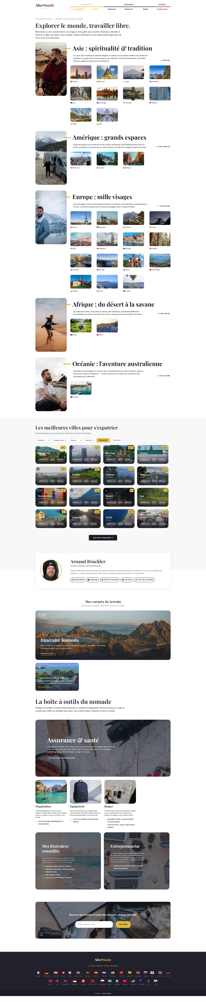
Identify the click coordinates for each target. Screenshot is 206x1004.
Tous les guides (78, 9)
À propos (97, 993)
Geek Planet (126, 862)
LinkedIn (93, 580)
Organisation (112, 9)
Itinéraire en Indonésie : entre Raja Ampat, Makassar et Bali (60, 871)
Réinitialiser (117, 440)
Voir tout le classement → (103, 538)
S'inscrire (123, 924)
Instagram (78, 580)
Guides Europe (165, 206)
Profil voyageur (111, 580)
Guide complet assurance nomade (63, 758)
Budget (145, 9)
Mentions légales (106, 993)
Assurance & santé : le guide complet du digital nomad (120, 821)
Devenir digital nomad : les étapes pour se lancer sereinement (128, 867)
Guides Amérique (164, 146)
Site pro (127, 580)
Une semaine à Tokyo (52, 875)
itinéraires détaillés (60, 862)
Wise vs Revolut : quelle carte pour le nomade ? (121, 826)
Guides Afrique (164, 313)
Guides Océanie (164, 375)
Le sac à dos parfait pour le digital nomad (85, 821)
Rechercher (103, 440)
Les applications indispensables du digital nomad (51, 823)
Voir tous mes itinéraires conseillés (58, 877)
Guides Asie (166, 60)
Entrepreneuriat (162, 9)
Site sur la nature (145, 580)
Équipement (129, 9)
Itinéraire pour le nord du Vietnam (58, 866)
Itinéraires (95, 9)
